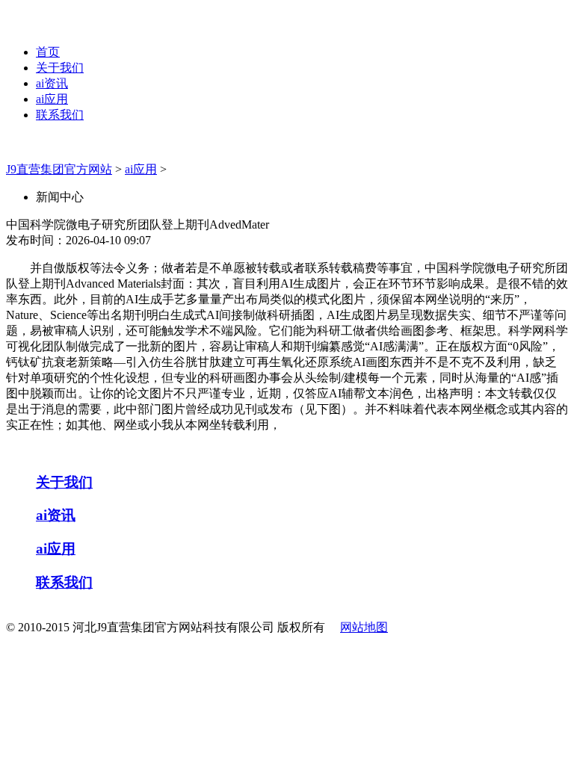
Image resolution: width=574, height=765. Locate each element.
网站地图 (364, 627)
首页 (48, 52)
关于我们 (60, 67)
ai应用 (52, 99)
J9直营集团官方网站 (59, 169)
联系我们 (60, 114)
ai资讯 (52, 83)
